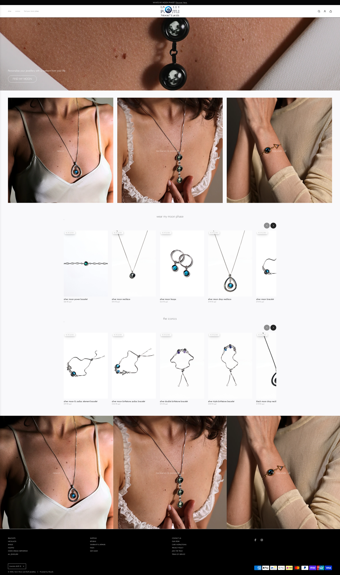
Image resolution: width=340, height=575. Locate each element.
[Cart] (331, 11)
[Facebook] (255, 540)
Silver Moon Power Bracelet (76, 299)
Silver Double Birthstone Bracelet (174, 401)
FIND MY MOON (22, 79)
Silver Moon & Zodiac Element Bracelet (80, 401)
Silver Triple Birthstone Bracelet (221, 401)
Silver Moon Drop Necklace (219, 299)
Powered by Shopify (46, 572)
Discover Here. (181, 2)
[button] (267, 226)
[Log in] (325, 11)
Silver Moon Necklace (121, 299)
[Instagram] (262, 540)
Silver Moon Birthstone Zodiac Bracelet (128, 401)
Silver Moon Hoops (168, 299)
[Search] (319, 11)
